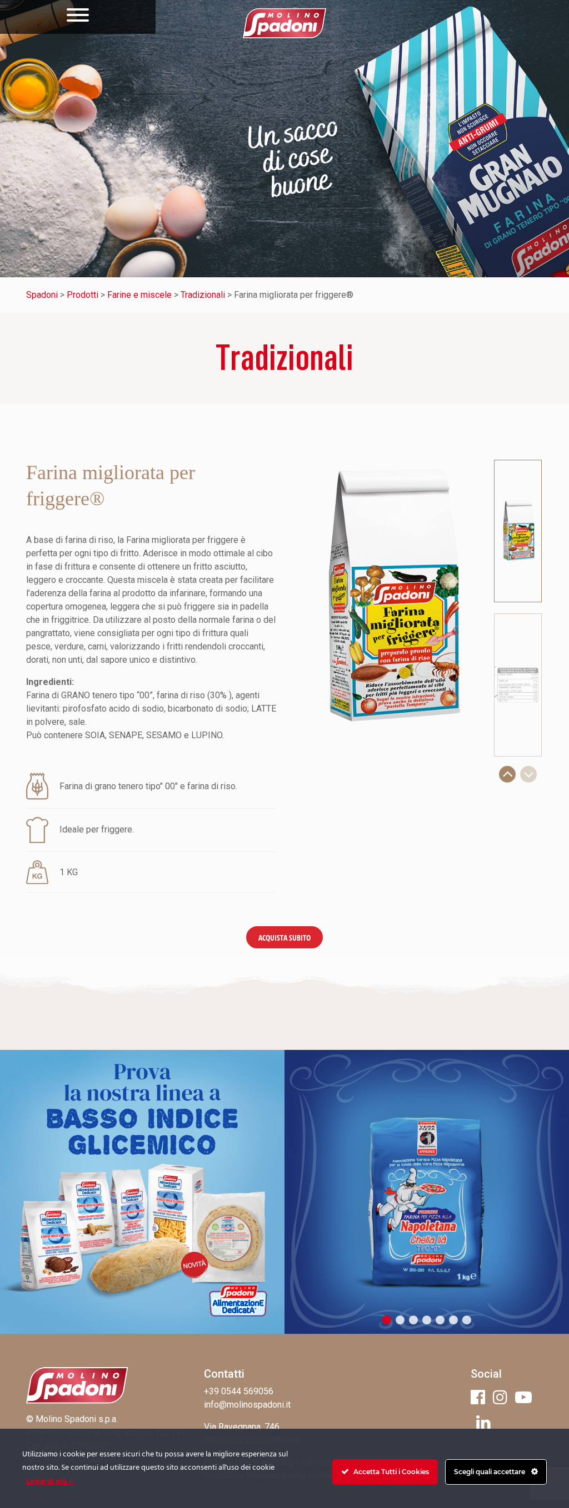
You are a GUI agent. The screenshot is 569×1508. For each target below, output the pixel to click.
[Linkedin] (483, 1422)
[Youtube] (523, 1397)
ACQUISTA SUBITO (284, 937)
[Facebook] (478, 1397)
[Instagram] (500, 1397)
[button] (507, 774)
